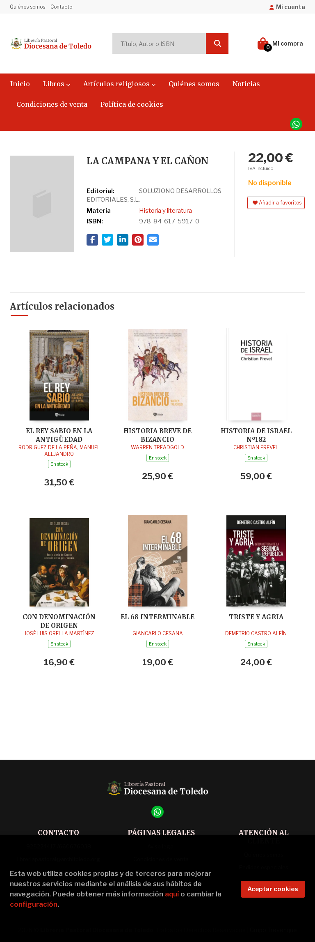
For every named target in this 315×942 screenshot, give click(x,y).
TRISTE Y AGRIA (256, 617)
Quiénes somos (27, 7)
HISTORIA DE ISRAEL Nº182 (256, 435)
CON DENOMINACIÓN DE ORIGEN (59, 621)
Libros (54, 84)
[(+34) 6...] (296, 124)
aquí (172, 894)
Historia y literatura (165, 210)
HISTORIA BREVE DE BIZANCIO (157, 435)
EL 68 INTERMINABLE (157, 617)
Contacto (61, 7)
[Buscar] (217, 43)
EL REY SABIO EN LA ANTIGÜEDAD (59, 435)
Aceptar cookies (272, 889)
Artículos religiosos (117, 84)
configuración (33, 904)
